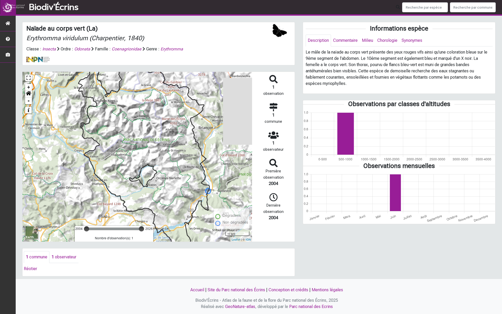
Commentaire (345, 40)
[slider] (86, 228)
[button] (28, 94)
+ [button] (28, 87)
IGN (248, 239)
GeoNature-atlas (240, 306)
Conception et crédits (288, 289)
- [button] (28, 100)
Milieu (367, 40)
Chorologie (387, 40)
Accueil (197, 289)
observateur (64, 256)
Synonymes (412, 40)
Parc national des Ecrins (311, 306)
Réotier (30, 268)
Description (318, 40)
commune (36, 256)
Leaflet (236, 239)
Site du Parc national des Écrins (236, 289)
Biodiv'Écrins (53, 7)
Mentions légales (327, 289)
